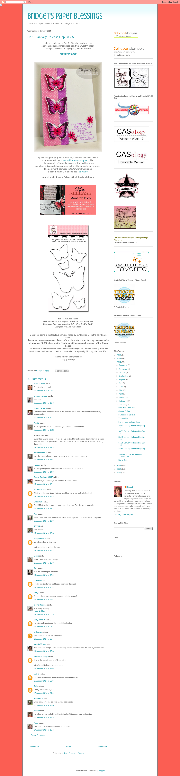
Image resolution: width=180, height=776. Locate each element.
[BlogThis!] (59, 371)
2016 (119, 355)
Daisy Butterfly (124, 460)
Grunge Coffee (124, 411)
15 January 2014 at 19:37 (44, 550)
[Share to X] (61, 371)
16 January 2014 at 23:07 (44, 681)
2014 (119, 362)
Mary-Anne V (39, 620)
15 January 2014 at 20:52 (44, 587)
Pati (35, 514)
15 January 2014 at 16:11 (44, 484)
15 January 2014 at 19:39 (44, 563)
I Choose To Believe (126, 415)
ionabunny (38, 698)
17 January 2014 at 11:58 (44, 705)
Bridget (129, 487)
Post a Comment (38, 735)
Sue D (36, 674)
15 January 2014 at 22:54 (44, 600)
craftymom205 (40, 539)
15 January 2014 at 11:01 (44, 430)
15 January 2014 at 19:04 (44, 533)
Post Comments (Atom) (74, 753)
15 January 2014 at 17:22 (44, 509)
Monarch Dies (68, 53)
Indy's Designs (40, 605)
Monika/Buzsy (40, 644)
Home (68, 747)
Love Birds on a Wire (126, 408)
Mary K (37, 593)
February (123, 401)
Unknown (38, 502)
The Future (82, 171)
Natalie (37, 711)
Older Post (102, 747)
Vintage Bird (123, 418)
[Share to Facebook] (64, 371)
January (122, 404)
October (122, 372)
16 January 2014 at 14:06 (44, 669)
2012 (119, 469)
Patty (36, 723)
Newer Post (34, 747)
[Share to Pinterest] (67, 371)
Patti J (36, 423)
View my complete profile (124, 515)
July (121, 383)
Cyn (35, 568)
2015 (119, 359)
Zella (36, 686)
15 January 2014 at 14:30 (44, 472)
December (123, 365)
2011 (119, 473)
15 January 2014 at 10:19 (44, 403)
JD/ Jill (37, 526)
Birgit (36, 556)
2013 (119, 465)
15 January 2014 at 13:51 (44, 460)
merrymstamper (41, 396)
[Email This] (56, 371)
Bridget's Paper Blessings (65, 16)
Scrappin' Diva (40, 489)
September (124, 376)
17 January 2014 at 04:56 (44, 693)
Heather (37, 465)
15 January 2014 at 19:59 (44, 575)
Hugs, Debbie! (39, 611)
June (121, 387)
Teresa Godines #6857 (43, 477)
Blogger (102, 770)
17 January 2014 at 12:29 (44, 718)
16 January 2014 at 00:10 (44, 614)
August (122, 380)
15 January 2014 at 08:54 (44, 391)
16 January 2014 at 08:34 (44, 627)
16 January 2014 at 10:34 (44, 651)
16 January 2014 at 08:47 (44, 639)
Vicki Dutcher (39, 384)
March (122, 397)
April (121, 394)
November (123, 369)
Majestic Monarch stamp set (74, 160)
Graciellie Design (41, 656)
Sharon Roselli (40, 408)
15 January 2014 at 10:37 (44, 418)
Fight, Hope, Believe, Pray (129, 422)
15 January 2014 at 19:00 (44, 521)
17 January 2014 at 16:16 (44, 730)
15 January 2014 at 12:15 (44, 447)
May (121, 390)
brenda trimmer (40, 453)
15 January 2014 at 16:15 (44, 496)
